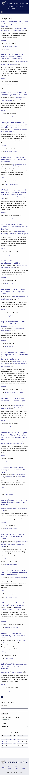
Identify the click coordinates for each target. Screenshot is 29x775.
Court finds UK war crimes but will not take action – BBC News (13, 262)
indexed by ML (7, 88)
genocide (19, 129)
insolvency (12, 407)
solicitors (22, 30)
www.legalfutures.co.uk (11, 427)
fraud (21, 28)
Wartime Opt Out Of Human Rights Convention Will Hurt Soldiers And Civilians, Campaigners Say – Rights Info (14, 435)
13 (14, 741)
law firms (21, 298)
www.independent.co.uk (11, 184)
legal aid (15, 30)
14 (18, 741)
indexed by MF (7, 50)
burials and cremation (19, 671)
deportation (3, 363)
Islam (18, 197)
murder (16, 476)
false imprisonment (17, 233)
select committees (14, 579)
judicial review (9, 30)
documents (14, 363)
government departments (7, 63)
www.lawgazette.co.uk (11, 219)
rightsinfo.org (8, 462)
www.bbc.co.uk (9, 117)
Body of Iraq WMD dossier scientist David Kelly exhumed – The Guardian (14, 666)
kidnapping (18, 99)
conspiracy (23, 164)
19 (10, 743)
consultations (22, 474)
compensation (4, 233)
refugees (24, 197)
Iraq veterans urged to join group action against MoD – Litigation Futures (13, 291)
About (3, 767)
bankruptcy (17, 405)
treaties (10, 131)
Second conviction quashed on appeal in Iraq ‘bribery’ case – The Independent (13, 159)
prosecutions (7, 267)
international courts (19, 265)
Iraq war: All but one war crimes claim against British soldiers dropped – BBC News (13, 324)
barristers (22, 405)
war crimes (21, 235)
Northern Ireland (16, 443)
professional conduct (6, 408)
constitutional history (17, 577)
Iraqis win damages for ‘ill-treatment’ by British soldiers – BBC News (14, 635)
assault (23, 231)
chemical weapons (5, 672)
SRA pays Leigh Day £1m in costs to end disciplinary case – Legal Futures (14, 536)
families (25, 61)
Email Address (4, 705)
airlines (17, 97)
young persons (13, 64)
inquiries (10, 476)
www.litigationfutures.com (12, 316)
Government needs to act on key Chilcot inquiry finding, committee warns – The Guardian (14, 572)
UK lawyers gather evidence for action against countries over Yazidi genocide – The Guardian (14, 125)
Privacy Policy (23, 767)
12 (10, 741)
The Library (9, 767)
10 (2, 741)
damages (24, 361)
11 (6, 741)
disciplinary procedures (6, 543)
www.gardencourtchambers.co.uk (14, 392)
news (18, 30)
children (21, 61)
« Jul (2, 750)
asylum (17, 61)
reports (7, 579)
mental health (19, 365)
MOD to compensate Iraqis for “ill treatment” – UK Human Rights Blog (14, 604)
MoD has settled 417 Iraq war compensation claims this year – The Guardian (14, 226)
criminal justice (22, 442)
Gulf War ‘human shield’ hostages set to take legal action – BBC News (14, 93)
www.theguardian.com (11, 46)
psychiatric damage (5, 366)
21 (18, 743)
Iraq (5, 30)
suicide (21, 672)
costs (26, 541)
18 (6, 743)
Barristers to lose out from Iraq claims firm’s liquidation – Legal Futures (13, 400)
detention (10, 233)
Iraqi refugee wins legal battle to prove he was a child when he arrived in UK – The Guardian (13, 56)
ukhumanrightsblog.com (11, 627)
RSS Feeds (16, 767)
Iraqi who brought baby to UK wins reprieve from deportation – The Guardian (14, 502)
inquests (12, 672)
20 (14, 743)
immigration (16, 63)
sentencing (14, 508)
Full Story (3, 40)
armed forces (17, 28)
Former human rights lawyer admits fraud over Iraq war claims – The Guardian (14, 23)
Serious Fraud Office (10, 166)
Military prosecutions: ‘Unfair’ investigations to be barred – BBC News (13, 469)
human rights (10, 235)
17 (2, 743)
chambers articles (17, 361)
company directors (5, 407)
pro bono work (4, 131)
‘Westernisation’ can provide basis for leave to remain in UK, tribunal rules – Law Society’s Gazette (14, 192)
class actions (22, 296)
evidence (15, 129)
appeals (15, 164)
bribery (19, 164)
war (22, 443)
